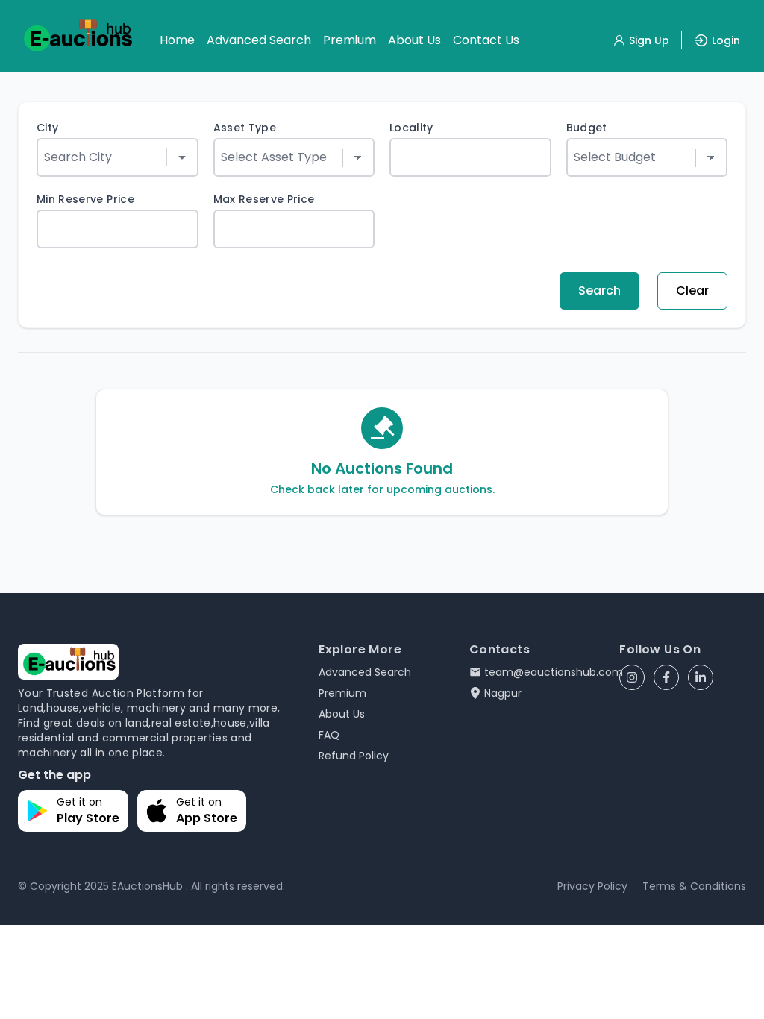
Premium (349, 39)
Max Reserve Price (264, 199)
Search (599, 290)
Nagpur (503, 693)
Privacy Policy (592, 886)
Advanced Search (259, 39)
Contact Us (486, 39)
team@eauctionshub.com (553, 672)
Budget (586, 127)
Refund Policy (354, 755)
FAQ (329, 734)
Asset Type (245, 127)
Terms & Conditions (694, 886)
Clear (692, 290)
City (47, 127)
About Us (414, 39)
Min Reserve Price (85, 199)
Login (726, 40)
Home (177, 39)
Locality (411, 127)
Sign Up (649, 40)
